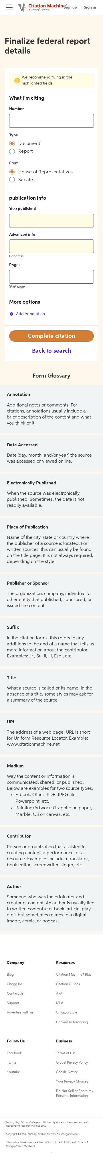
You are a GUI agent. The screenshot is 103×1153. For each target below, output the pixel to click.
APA (59, 993)
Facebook (14, 1053)
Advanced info (22, 235)
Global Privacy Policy (72, 1062)
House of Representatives (45, 172)
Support (13, 1003)
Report (25, 151)
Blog (10, 975)
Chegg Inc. (15, 984)
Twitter (12, 1062)
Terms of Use (66, 1053)
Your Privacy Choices (72, 1081)
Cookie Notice (67, 1072)
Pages (14, 265)
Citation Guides (68, 984)
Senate (25, 180)
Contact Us (15, 993)
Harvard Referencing (72, 1022)
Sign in (90, 7)
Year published (22, 209)
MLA (59, 1003)
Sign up (70, 7)
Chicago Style (66, 1012)
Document (29, 144)
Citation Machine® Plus (73, 975)
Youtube (13, 1072)
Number (16, 109)
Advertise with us (20, 1012)
